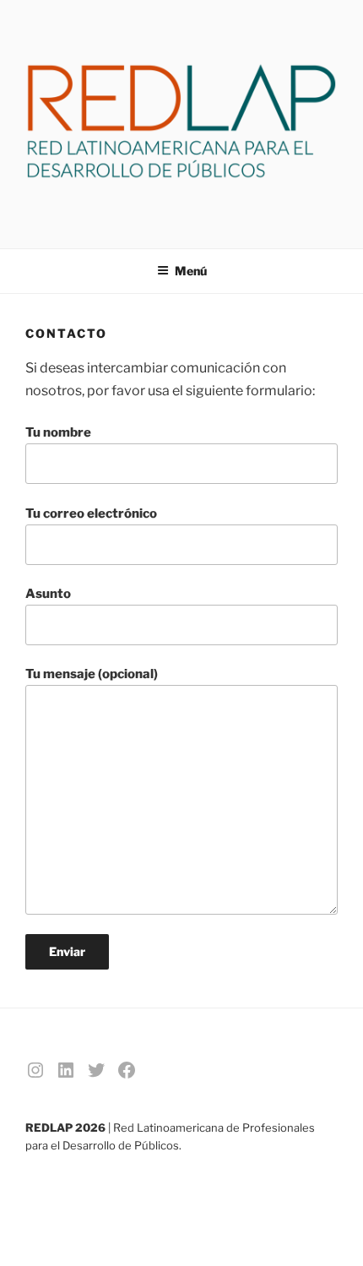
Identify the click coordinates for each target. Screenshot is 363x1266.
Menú (191, 271)
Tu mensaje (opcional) (91, 674)
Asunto (48, 593)
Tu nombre (58, 432)
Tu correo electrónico (91, 513)
